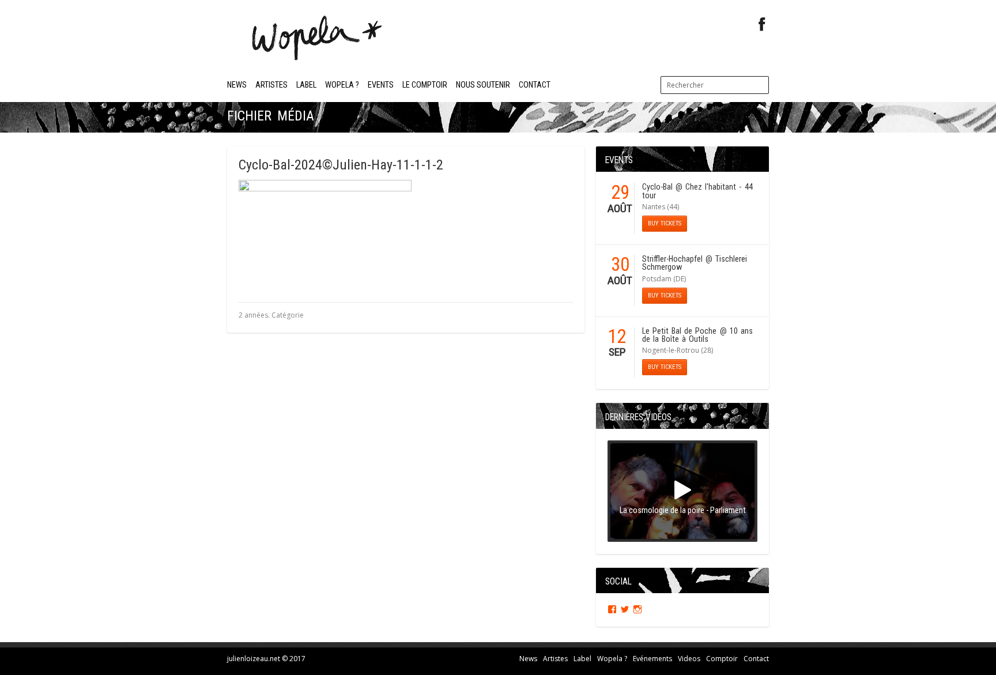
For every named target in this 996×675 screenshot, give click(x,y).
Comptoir (722, 658)
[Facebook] (762, 24)
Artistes (271, 85)
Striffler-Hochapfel (672, 259)
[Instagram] (637, 609)
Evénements (652, 658)
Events (381, 85)
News (237, 85)
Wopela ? (342, 85)
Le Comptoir (424, 85)
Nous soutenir (483, 85)
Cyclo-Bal (657, 187)
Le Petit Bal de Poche (679, 331)
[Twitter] (624, 609)
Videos (689, 658)
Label (306, 85)
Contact (534, 85)
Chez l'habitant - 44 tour (697, 191)
